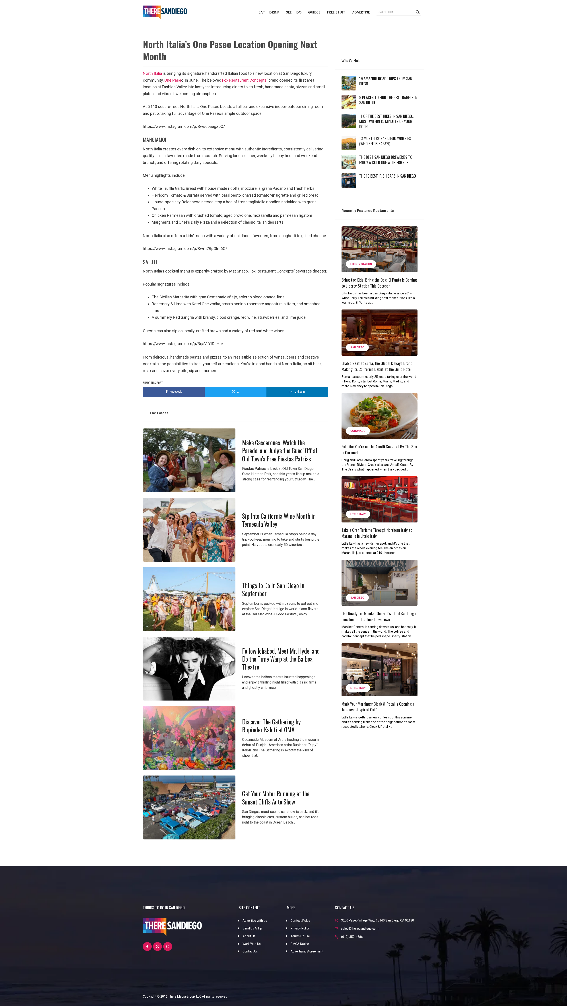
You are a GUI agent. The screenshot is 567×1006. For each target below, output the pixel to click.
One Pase (172, 80)
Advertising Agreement (307, 951)
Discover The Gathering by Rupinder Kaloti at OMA (271, 725)
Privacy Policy (300, 928)
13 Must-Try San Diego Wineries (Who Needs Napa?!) (385, 140)
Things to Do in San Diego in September (273, 589)
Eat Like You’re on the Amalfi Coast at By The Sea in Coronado (379, 449)
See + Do (293, 12)
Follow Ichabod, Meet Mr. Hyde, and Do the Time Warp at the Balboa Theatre (281, 659)
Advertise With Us (255, 920)
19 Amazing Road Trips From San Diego (385, 81)
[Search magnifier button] (418, 12)
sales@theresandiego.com (360, 928)
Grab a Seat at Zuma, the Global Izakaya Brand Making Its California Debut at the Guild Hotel (377, 366)
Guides (314, 12)
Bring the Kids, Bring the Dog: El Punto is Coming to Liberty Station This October (379, 282)
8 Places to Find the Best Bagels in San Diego (388, 99)
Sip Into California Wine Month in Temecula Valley (279, 519)
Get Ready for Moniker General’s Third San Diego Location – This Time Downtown (379, 616)
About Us (249, 936)
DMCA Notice (300, 944)
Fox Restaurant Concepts (244, 80)
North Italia (153, 73)
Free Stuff (336, 12)
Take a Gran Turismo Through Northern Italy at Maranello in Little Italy (377, 533)
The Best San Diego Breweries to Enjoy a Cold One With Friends (385, 159)
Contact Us (250, 951)
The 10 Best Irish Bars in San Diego (387, 176)
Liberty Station (361, 264)
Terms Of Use (300, 936)
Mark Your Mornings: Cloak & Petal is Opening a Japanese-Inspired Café (378, 707)
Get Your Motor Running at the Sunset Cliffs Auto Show (275, 797)
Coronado (357, 430)
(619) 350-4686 (352, 937)
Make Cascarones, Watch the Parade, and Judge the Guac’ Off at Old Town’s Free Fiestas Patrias (279, 450)
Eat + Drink (269, 12)
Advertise (361, 12)
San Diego (357, 347)
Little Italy (358, 514)
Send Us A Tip (252, 928)
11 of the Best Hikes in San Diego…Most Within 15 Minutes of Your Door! (386, 121)
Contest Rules (300, 920)
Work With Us (252, 944)
